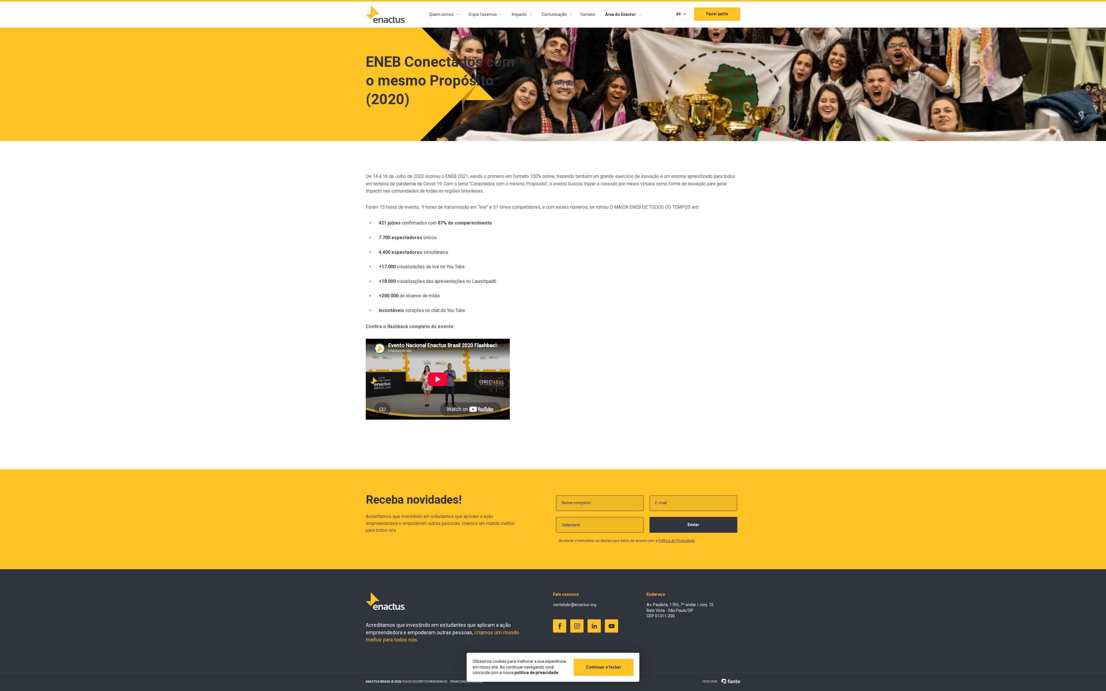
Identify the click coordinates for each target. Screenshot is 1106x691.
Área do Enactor (620, 14)
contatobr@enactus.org (574, 604)
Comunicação (554, 14)
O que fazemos (483, 14)
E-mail (661, 502)
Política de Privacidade (676, 541)
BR (678, 14)
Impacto (519, 14)
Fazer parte (717, 14)
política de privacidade (536, 672)
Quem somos (441, 14)
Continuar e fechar (603, 667)
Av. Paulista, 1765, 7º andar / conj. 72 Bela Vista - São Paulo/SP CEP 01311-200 (680, 610)
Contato (587, 14)
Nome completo (576, 502)
